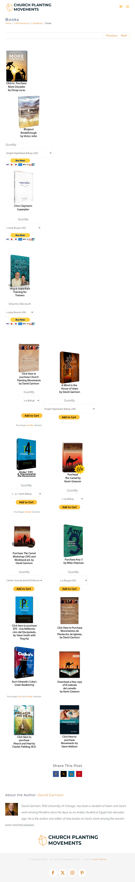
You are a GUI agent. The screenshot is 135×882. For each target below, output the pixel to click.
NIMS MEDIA (99, 859)
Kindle (30, 425)
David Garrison (51, 795)
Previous (112, 35)
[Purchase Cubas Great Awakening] (24, 647)
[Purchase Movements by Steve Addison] (69, 706)
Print (20, 696)
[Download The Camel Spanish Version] (69, 652)
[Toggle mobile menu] (128, 6)
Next (124, 35)
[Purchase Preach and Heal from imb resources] (24, 706)
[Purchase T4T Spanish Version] (24, 598)
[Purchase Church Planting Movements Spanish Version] (69, 598)
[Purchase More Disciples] (16, 52)
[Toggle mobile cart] (121, 6)
